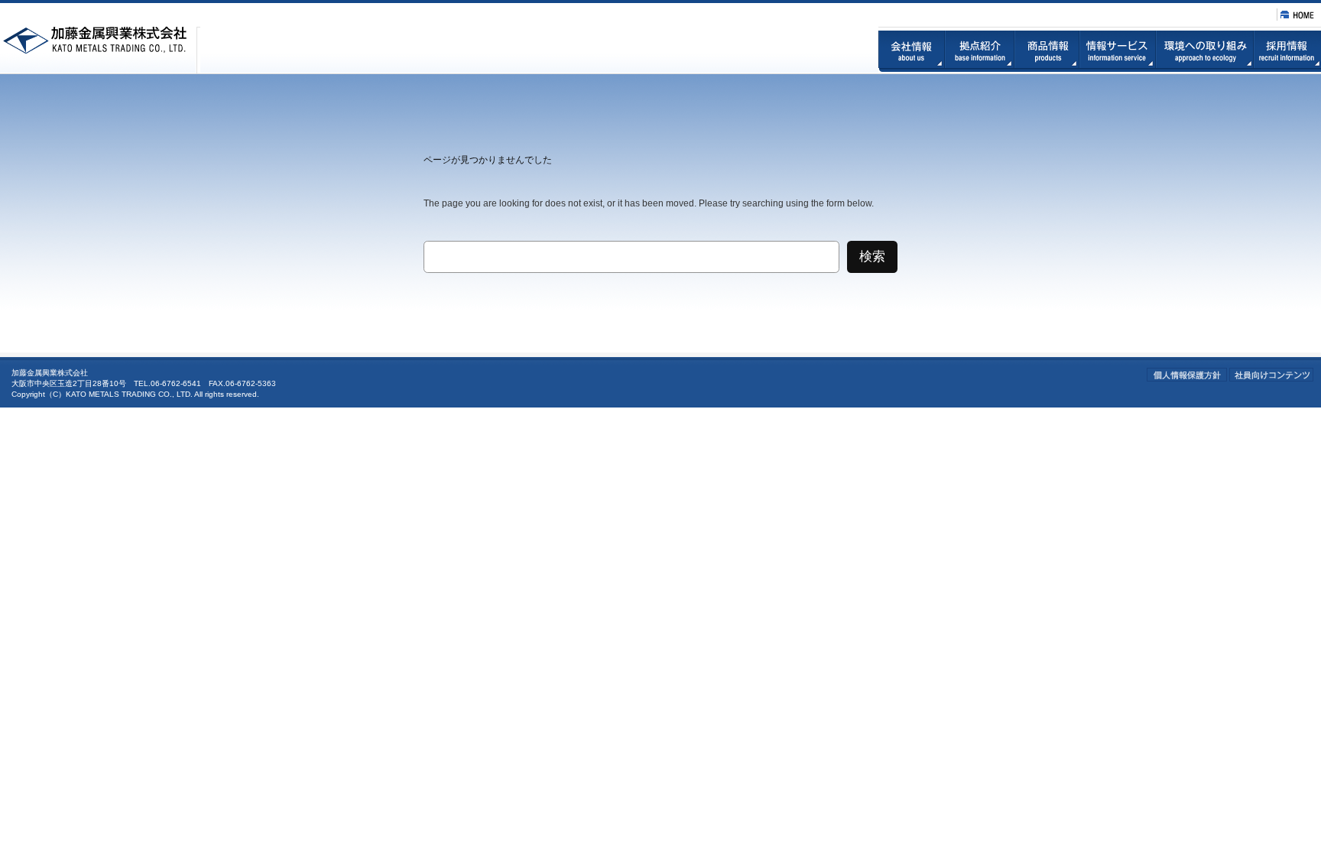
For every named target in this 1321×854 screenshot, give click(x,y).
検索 (872, 256)
